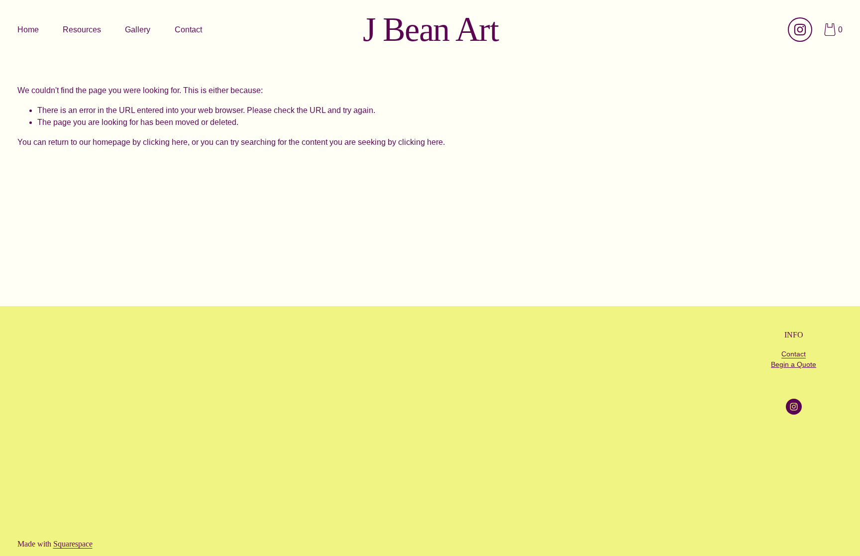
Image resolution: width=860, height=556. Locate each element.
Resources (82, 29)
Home (28, 29)
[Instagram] (800, 29)
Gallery (137, 29)
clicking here (165, 142)
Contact (188, 29)
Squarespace (73, 544)
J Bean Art (430, 29)
